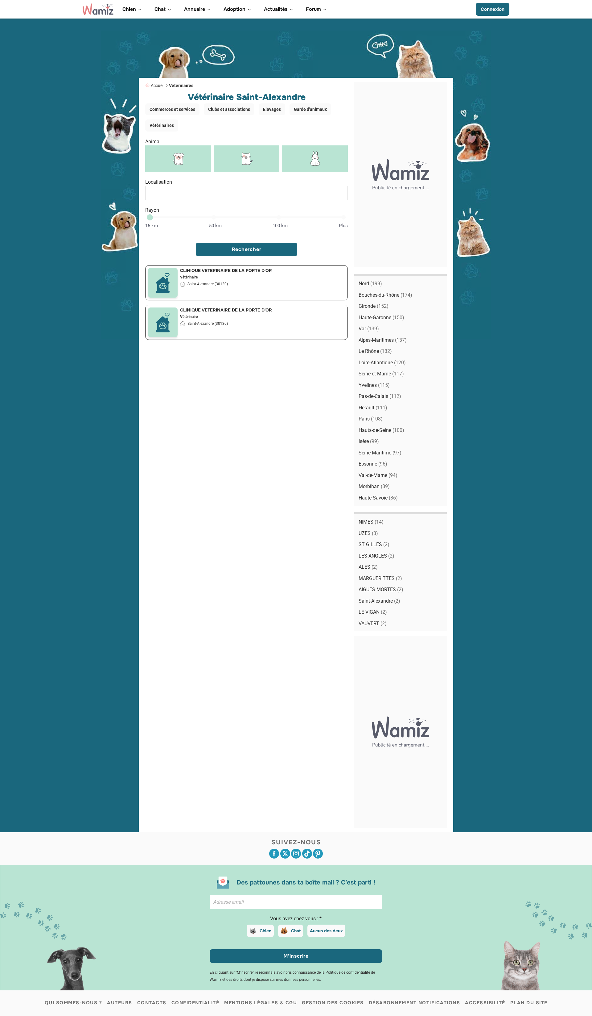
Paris (371, 419)
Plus (343, 225)
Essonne (373, 464)
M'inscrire (296, 956)
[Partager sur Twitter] (285, 854)
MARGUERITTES (380, 578)
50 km (215, 225)
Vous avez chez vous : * (296, 919)
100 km (280, 225)
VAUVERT (373, 623)
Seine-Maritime (380, 453)
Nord (370, 283)
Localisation (158, 182)
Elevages (272, 109)
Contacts (151, 1003)
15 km (151, 225)
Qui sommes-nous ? (73, 1003)
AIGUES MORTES (381, 589)
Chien (265, 931)
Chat (296, 931)
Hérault (373, 408)
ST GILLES (374, 544)
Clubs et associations (229, 109)
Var (369, 329)
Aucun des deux (326, 931)
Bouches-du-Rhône (385, 295)
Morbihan (374, 486)
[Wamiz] (98, 9)
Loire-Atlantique (382, 363)
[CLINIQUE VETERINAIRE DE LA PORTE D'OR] (163, 283)
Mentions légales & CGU (260, 1003)
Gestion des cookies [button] (333, 1003)
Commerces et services (172, 109)
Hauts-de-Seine (381, 430)
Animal (153, 141)
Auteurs (119, 1003)
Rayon (152, 210)
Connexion (492, 9)
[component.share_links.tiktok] (307, 854)
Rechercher (246, 249)
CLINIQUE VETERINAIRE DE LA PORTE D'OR (226, 270)
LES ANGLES (376, 556)
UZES (368, 533)
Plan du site (529, 1003)
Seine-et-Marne (381, 374)
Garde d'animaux (310, 109)
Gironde (373, 306)
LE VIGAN (373, 612)
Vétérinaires (181, 85)
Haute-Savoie (378, 498)
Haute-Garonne (381, 317)
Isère (369, 441)
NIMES (371, 522)
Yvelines (374, 385)
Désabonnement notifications (414, 1003)
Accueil (157, 85)
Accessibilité (485, 1003)
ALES (368, 567)
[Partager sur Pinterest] (318, 854)
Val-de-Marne (378, 475)
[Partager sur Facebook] (274, 854)
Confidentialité (195, 1003)
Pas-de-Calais (380, 396)
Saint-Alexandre (379, 601)
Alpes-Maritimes (383, 340)
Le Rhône (375, 351)
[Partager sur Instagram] (296, 854)
